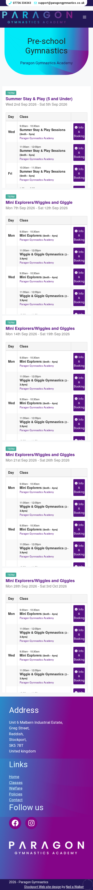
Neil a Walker (75, 887)
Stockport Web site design (42, 887)
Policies (15, 794)
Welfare (15, 788)
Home (14, 776)
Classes (16, 782)
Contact (16, 799)
